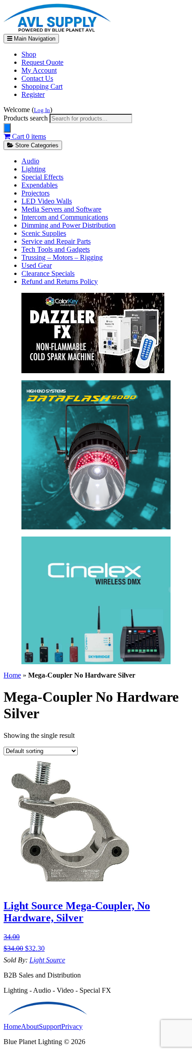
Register (33, 94)
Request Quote (42, 62)
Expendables (39, 185)
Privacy (72, 1026)
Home (12, 675)
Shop (28, 54)
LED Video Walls (46, 201)
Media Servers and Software (61, 209)
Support (50, 1026)
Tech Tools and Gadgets (55, 249)
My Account (39, 70)
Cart (28, 136)
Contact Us (37, 78)
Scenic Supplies (43, 233)
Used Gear (36, 265)
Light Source (47, 960)
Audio (30, 161)
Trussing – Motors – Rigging (62, 257)
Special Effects (42, 177)
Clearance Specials (48, 273)
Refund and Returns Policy (59, 281)
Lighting (33, 169)
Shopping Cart (42, 86)
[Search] (7, 128)
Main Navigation (33, 38)
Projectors (35, 193)
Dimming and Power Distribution (68, 225)
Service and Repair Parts (56, 241)
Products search (27, 118)
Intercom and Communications (64, 217)
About (30, 1026)
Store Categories (35, 145)
